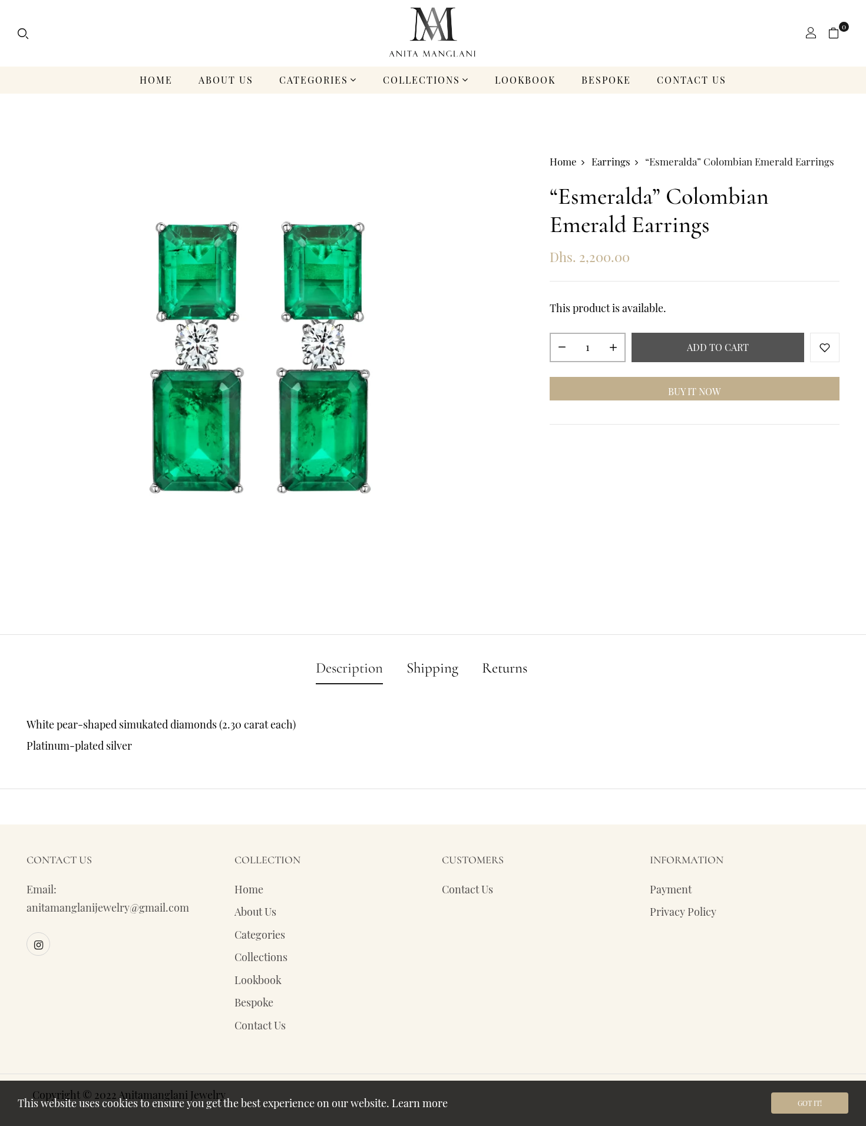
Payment (671, 889)
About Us (226, 80)
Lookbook (525, 80)
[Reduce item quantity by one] (562, 348)
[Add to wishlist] (824, 348)
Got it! (810, 1103)
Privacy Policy (683, 912)
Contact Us (691, 80)
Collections (421, 80)
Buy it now (694, 392)
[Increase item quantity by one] (613, 348)
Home (156, 80)
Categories (313, 80)
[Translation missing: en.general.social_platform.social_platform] (38, 944)
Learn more (420, 1103)
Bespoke (606, 80)
